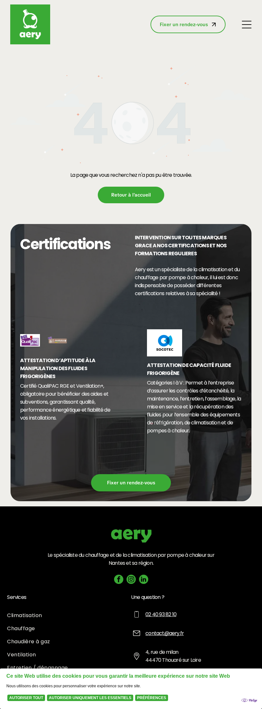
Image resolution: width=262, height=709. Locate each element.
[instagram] (131, 580)
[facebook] (118, 580)
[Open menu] (246, 24)
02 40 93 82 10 (160, 614)
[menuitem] (69, 615)
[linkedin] (143, 580)
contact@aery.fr (164, 633)
